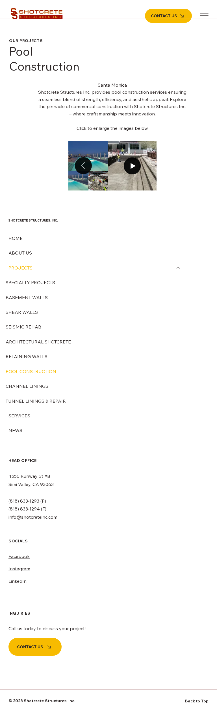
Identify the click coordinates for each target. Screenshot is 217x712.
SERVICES (19, 416)
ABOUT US (20, 253)
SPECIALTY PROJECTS (30, 282)
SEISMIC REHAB (23, 327)
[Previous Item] (83, 165)
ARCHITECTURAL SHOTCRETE (38, 342)
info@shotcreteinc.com (32, 517)
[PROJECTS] (179, 267)
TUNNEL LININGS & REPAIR (36, 401)
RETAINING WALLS (26, 356)
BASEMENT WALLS (27, 297)
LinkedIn (17, 581)
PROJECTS (20, 268)
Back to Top (197, 701)
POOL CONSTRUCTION (31, 371)
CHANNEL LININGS (27, 386)
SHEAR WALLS (22, 312)
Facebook (19, 556)
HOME (15, 238)
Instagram (19, 568)
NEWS (15, 430)
